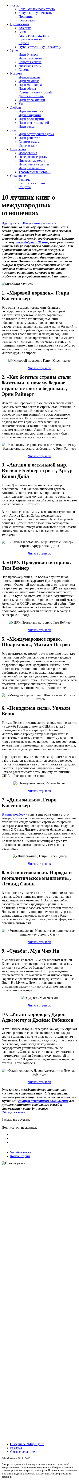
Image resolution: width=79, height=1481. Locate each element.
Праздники (27, 16)
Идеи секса (27, 126)
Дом (13, 130)
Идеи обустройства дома (36, 134)
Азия (22, 31)
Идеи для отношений (34, 122)
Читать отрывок (39, 368)
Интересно (18, 149)
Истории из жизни (32, 168)
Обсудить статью (14, 1112)
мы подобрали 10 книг (31, 242)
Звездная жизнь (30, 66)
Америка (25, 28)
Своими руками (30, 141)
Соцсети (25, 187)
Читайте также (20, 1152)
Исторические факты (34, 164)
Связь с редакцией (23, 1451)
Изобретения (28, 153)
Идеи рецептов (29, 138)
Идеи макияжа (29, 81)
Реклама (24, 179)
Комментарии (20, 1156)
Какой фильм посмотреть (37, 9)
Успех (14, 50)
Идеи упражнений (32, 100)
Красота (16, 73)
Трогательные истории (35, 172)
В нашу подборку (14, 814)
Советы (24, 69)
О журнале (18, 175)
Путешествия (19, 24)
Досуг (14, 5)
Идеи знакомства (31, 111)
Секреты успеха (30, 62)
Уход (22, 103)
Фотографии (28, 20)
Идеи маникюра (30, 85)
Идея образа (27, 88)
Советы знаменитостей (35, 92)
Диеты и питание (31, 96)
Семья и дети (28, 145)
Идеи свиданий (30, 115)
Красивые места (30, 39)
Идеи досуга (11, 223)
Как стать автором (32, 183)
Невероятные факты (33, 157)
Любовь (15, 107)
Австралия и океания (34, 35)
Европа (24, 43)
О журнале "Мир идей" (27, 1444)
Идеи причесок (29, 77)
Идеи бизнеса (28, 54)
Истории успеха (30, 58)
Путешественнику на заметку (40, 47)
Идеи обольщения (31, 119)
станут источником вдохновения (43, 1101)
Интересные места (32, 160)
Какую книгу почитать (35, 13)
